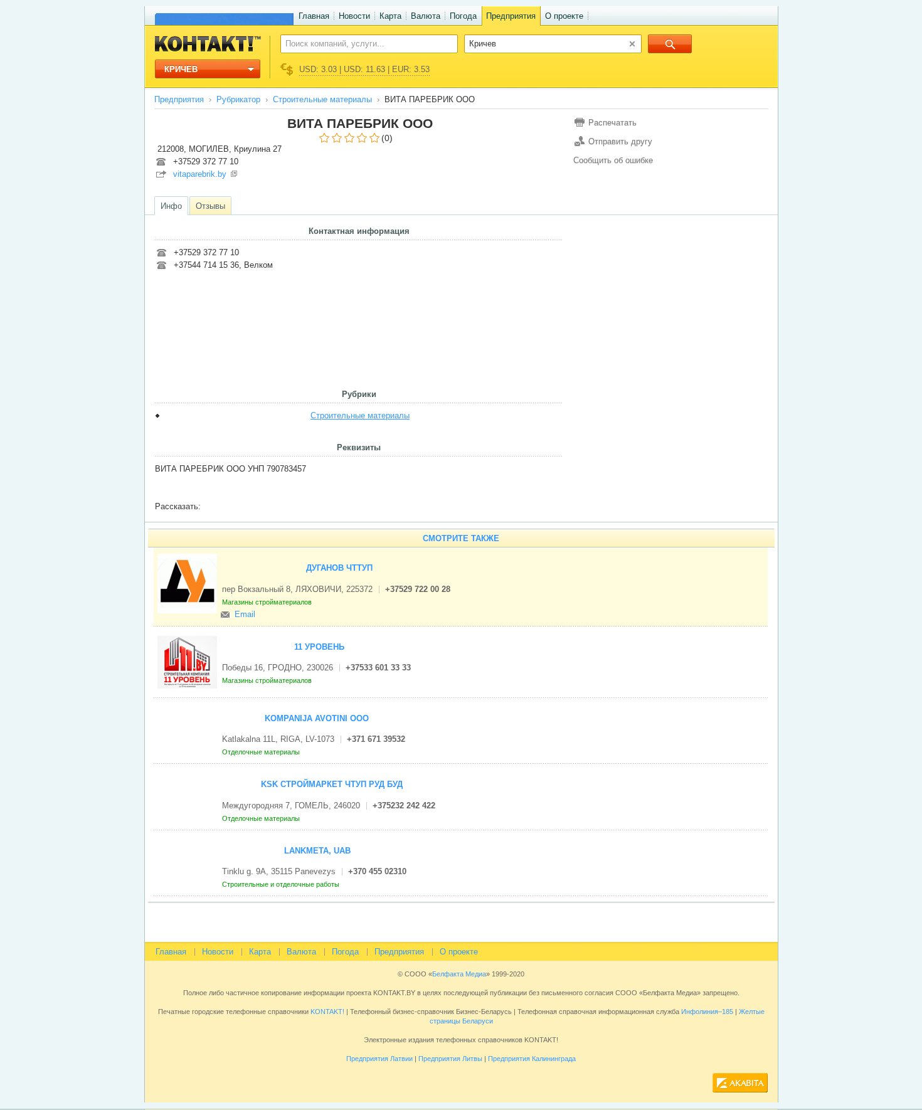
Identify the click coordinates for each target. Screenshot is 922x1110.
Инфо (171, 206)
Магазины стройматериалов (268, 602)
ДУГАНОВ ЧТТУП (339, 568)
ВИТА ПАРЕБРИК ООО (360, 123)
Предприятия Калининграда (532, 1058)
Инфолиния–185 (707, 1011)
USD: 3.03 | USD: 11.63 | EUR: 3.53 (364, 69)
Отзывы (210, 206)
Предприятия (511, 16)
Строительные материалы (322, 99)
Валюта (425, 16)
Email (245, 614)
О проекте (564, 16)
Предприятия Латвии (379, 1058)
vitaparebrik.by (199, 174)
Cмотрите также (461, 538)
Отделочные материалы (262, 752)
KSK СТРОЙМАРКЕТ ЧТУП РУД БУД (332, 784)
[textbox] (362, 43)
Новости (354, 16)
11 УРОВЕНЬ (319, 647)
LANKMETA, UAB (317, 850)
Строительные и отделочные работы (281, 884)
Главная (314, 16)
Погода (463, 16)
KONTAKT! (326, 1011)
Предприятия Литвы (450, 1058)
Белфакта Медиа (459, 974)
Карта (390, 16)
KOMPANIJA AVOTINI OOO (317, 718)
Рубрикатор (238, 99)
